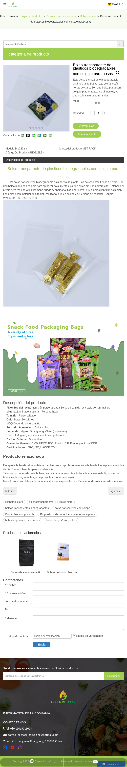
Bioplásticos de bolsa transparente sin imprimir (67, 514)
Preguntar (88, 126)
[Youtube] (12, 747)
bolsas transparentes (41, 502)
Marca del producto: (71, 148)
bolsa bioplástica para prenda (22, 520)
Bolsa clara (66, 502)
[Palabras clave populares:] (120, 44)
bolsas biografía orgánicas (61, 520)
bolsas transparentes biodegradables (27, 508)
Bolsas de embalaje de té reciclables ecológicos (27, 572)
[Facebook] (5, 747)
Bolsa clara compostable (19, 514)
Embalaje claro (14, 502)
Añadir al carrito (87, 134)
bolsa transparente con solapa (72, 508)
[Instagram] (19, 747)
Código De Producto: (18, 152)
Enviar (42, 644)
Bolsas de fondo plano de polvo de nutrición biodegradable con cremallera (63, 572)
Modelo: (10, 148)
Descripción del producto (20, 159)
